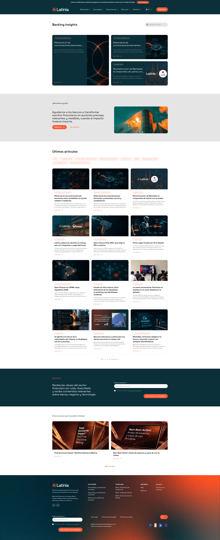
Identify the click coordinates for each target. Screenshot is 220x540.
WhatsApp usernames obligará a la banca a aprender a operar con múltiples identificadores (147, 339)
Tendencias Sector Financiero (79, 163)
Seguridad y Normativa (150, 159)
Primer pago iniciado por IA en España (148, 243)
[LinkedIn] (53, 505)
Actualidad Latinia (118, 64)
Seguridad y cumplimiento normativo (96, 494)
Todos (55, 159)
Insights (136, 159)
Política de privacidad (109, 517)
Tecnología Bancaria (60, 163)
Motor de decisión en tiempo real (122, 488)
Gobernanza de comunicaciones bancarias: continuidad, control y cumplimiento (126, 46)
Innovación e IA (126, 159)
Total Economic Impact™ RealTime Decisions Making (75, 453)
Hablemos (162, 9)
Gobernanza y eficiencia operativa (96, 499)
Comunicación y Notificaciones (62, 38)
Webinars (144, 490)
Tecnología (97, 9)
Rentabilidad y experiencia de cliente (97, 488)
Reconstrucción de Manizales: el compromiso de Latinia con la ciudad (128, 72)
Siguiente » (115, 359)
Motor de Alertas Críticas (123, 493)
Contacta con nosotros (160, 488)
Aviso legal (94, 517)
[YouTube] (57, 505)
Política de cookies (126, 517)
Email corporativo (120, 383)
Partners (136, 9)
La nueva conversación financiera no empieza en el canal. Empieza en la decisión (148, 289)
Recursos (124, 9)
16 (109, 359)
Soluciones (84, 9)
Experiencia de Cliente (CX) (108, 159)
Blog (142, 487)
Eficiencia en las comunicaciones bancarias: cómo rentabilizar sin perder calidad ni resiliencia (68, 46)
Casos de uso (111, 9)
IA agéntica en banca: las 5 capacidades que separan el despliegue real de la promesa (70, 339)
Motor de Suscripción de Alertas (123, 497)
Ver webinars (74, 127)
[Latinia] (60, 9)
